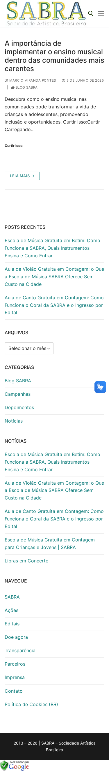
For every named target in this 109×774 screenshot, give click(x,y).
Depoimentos (19, 407)
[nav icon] (101, 13)
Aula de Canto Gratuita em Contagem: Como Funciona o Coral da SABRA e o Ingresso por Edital (54, 305)
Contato (14, 691)
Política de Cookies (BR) (31, 704)
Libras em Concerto (27, 561)
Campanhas (18, 394)
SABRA (12, 597)
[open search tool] (90, 13)
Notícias (14, 421)
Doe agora (16, 637)
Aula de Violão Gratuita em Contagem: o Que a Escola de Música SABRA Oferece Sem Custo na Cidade (54, 276)
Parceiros (15, 664)
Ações (11, 610)
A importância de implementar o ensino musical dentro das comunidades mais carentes (54, 56)
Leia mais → (22, 175)
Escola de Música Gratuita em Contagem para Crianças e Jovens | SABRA (50, 543)
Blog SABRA (26, 87)
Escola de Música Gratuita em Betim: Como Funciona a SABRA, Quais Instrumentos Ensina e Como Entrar (52, 248)
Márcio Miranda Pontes (32, 80)
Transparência (20, 650)
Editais (12, 624)
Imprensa (15, 677)
